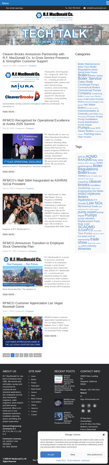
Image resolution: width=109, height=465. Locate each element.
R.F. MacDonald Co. (16, 459)
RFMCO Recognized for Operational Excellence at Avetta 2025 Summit (36, 122)
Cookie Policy (61, 460)
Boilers (84, 75)
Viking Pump (91, 243)
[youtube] (95, 406)
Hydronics (85, 200)
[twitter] (89, 411)
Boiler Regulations (87, 68)
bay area (98, 160)
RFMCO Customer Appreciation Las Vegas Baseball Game (33, 304)
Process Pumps (95, 116)
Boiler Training (36, 399)
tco (79, 236)
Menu (5, 3)
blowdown (81, 163)
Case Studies (36, 402)
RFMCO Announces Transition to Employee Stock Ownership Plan (33, 244)
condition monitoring (89, 186)
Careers (34, 411)
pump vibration (86, 218)
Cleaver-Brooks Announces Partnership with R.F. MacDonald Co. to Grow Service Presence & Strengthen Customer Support (36, 57)
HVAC (82, 194)
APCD (81, 156)
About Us (34, 408)
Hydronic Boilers (89, 195)
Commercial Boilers (89, 87)
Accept (51, 454)
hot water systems (92, 108)
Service (34, 392)
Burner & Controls (92, 176)
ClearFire (83, 182)
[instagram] (83, 411)
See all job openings (14, 8)
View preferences (94, 454)
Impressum (86, 460)
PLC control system (92, 209)
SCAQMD (86, 227)
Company (32, 66)
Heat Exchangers (92, 102)
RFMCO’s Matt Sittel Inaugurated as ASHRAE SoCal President (35, 182)
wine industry (88, 245)
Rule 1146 (84, 224)
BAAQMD (85, 159)
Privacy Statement (73, 460)
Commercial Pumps (89, 90)
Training (89, 133)
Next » (37, 355)
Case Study (85, 81)
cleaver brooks (89, 183)
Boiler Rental (36, 389)
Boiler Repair (91, 72)
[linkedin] (83, 406)
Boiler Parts (84, 67)
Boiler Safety (96, 75)
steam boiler (98, 231)
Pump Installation (88, 119)
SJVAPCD (85, 230)
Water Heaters (84, 137)
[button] (103, 434)
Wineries (84, 249)
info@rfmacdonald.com (96, 8)
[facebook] (89, 406)
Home (33, 376)
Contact (34, 415)
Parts (33, 395)
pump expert (87, 212)
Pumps (84, 128)
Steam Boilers (86, 131)
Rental (92, 128)
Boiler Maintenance (89, 64)
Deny (72, 454)
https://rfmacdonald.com (89, 399)
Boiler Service (90, 78)
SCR (98, 128)
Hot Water (98, 191)
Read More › (9, 111)
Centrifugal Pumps (88, 84)
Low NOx (93, 113)
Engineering (85, 191)
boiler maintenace (90, 163)
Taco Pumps (85, 233)
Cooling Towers (89, 96)
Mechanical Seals (88, 206)
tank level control (98, 233)
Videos (97, 134)
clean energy (89, 179)
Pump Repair (85, 125)
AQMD (91, 156)
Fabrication (89, 99)
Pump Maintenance (88, 122)
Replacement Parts (89, 221)
